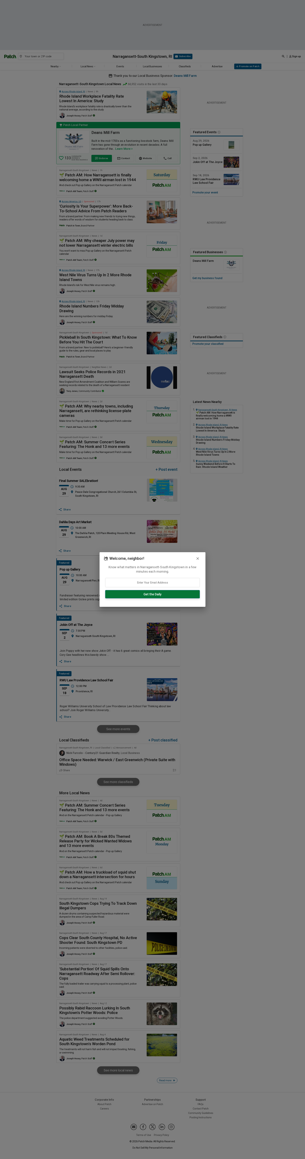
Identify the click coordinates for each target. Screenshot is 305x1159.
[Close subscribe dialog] (197, 558)
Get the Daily (152, 594)
